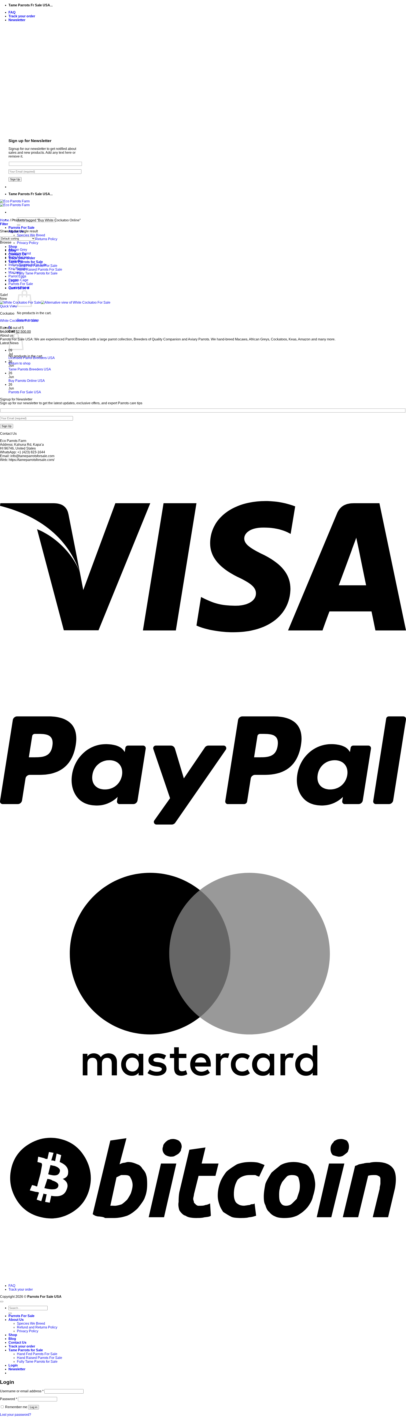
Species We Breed (31, 235)
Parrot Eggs (17, 276)
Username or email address (22, 1391)
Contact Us (17, 1342)
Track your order (21, 16)
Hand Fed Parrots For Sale (37, 1354)
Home (4, 220)
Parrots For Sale (21, 227)
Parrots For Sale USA (24, 392)
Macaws (14, 272)
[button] (16, 20)
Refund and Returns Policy (37, 239)
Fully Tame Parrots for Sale (37, 273)
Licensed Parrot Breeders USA (31, 358)
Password (8, 1399)
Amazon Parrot (19, 253)
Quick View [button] (8, 306)
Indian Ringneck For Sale (27, 265)
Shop (12, 246)
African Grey (17, 249)
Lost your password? (15, 1414)
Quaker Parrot (18, 287)
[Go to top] (1, 1301)
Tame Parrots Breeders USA (29, 369)
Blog (12, 1339)
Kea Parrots (17, 268)
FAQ (11, 12)
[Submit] (18, 225)
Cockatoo (15, 261)
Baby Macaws (19, 257)
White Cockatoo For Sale (19, 320)
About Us (16, 1319)
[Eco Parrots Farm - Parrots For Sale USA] (15, 203)
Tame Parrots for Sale (25, 262)
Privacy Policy (27, 243)
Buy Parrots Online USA (26, 380)
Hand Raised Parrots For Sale (39, 269)
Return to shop (19, 363)
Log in (33, 1407)
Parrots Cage (18, 280)
